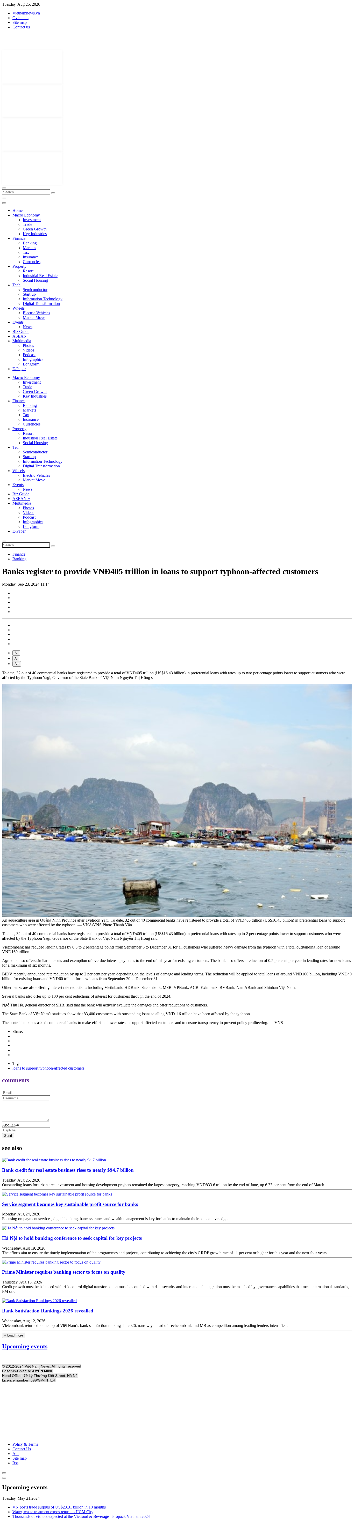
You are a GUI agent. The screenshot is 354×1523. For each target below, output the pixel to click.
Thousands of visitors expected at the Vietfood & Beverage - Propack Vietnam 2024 (81, 1516)
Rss (15, 1463)
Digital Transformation (41, 303)
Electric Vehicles (36, 313)
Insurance (31, 257)
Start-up (29, 294)
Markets (29, 247)
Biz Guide (20, 331)
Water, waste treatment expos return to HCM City (52, 1512)
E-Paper (19, 369)
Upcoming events (24, 1346)
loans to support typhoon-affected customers (48, 1068)
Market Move (34, 317)
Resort (28, 271)
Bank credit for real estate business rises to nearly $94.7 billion (68, 1170)
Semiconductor (35, 289)
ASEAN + (21, 336)
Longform (31, 364)
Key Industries (35, 234)
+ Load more (13, 1335)
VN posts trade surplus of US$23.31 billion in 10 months (59, 1507)
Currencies (31, 261)
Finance (18, 238)
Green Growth (35, 229)
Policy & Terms (25, 1444)
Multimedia (21, 341)
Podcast (29, 355)
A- (16, 653)
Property (19, 266)
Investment (32, 220)
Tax (26, 252)
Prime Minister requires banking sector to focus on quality (63, 1272)
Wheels (18, 308)
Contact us (21, 27)
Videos (28, 350)
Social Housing (35, 280)
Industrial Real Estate (40, 275)
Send (8, 1136)
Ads (15, 1453)
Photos (28, 345)
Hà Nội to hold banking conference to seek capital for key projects (72, 1238)
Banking (30, 243)
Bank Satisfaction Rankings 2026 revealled (47, 1310)
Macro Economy (26, 215)
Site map (19, 22)
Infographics (33, 359)
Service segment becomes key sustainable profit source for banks (70, 1204)
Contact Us (21, 1449)
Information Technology (42, 299)
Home (17, 210)
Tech (16, 285)
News (27, 327)
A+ (17, 664)
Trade (27, 224)
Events (18, 322)
